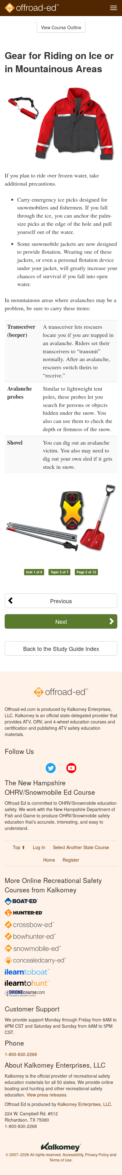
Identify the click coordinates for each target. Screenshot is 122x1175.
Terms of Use (60, 1159)
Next (61, 621)
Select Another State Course (81, 847)
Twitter (51, 768)
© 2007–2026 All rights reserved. (34, 1154)
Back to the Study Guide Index (61, 648)
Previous (61, 601)
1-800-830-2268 (21, 1054)
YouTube (71, 768)
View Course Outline (61, 27)
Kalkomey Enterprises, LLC (84, 1104)
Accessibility (73, 1154)
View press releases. (47, 1094)
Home (49, 860)
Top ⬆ (19, 847)
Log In (39, 847)
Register (71, 860)
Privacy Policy (97, 1154)
